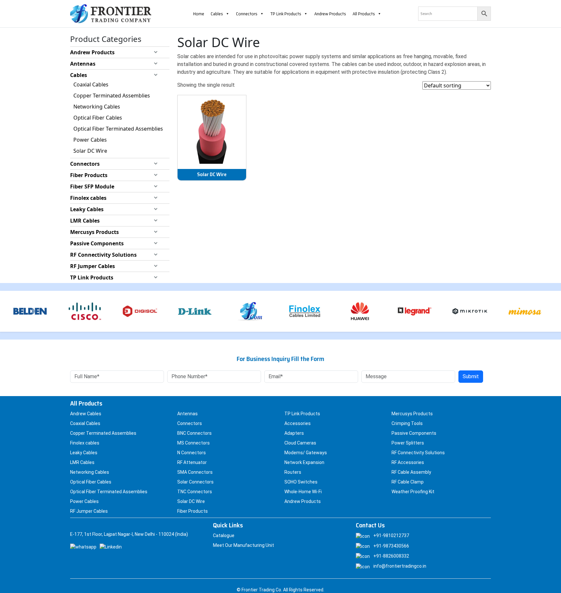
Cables (217, 13)
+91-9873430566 (391, 545)
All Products (364, 13)
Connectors (246, 13)
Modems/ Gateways (305, 452)
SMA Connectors (195, 472)
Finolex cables (88, 197)
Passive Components (97, 243)
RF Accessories (408, 462)
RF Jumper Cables (92, 266)
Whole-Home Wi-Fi (303, 491)
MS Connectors (193, 442)
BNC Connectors (194, 433)
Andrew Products (330, 13)
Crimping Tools (407, 423)
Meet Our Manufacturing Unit (243, 545)
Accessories (297, 423)
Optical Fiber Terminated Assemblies (118, 128)
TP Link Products (285, 13)
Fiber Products (88, 175)
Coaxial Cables (90, 84)
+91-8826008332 (391, 556)
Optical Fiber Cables (97, 117)
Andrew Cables (85, 413)
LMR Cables (85, 220)
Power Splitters (408, 442)
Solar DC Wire (90, 150)
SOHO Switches (301, 481)
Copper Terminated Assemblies (111, 95)
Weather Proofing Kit (413, 491)
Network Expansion (304, 462)
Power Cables (90, 139)
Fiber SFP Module (92, 186)
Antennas (82, 63)
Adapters (294, 433)
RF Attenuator (192, 462)
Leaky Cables (87, 209)
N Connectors (191, 452)
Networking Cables (96, 106)
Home (198, 13)
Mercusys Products (94, 232)
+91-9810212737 (391, 535)
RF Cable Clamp (408, 481)
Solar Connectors (195, 481)
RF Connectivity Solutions (103, 254)
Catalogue (223, 535)
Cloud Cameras (300, 442)
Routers (292, 472)
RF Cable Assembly (411, 472)
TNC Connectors (194, 491)
